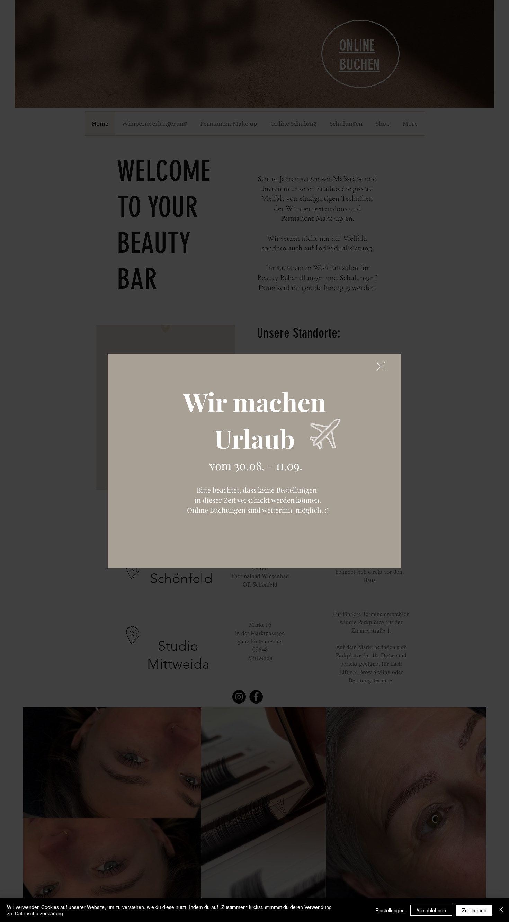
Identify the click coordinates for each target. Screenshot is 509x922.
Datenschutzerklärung (39, 913)
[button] (381, 366)
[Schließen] (501, 910)
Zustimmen (474, 910)
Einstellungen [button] (390, 910)
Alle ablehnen (431, 910)
